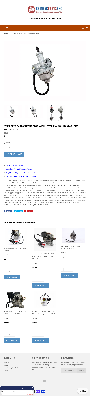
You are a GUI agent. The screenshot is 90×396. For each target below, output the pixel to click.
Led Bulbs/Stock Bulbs (12, 368)
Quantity (7, 143)
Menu (7, 28)
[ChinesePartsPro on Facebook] (44, 381)
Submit (28, 394)
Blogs (6, 365)
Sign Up (82, 370)
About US (7, 371)
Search (6, 362)
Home (6, 34)
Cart (86, 28)
